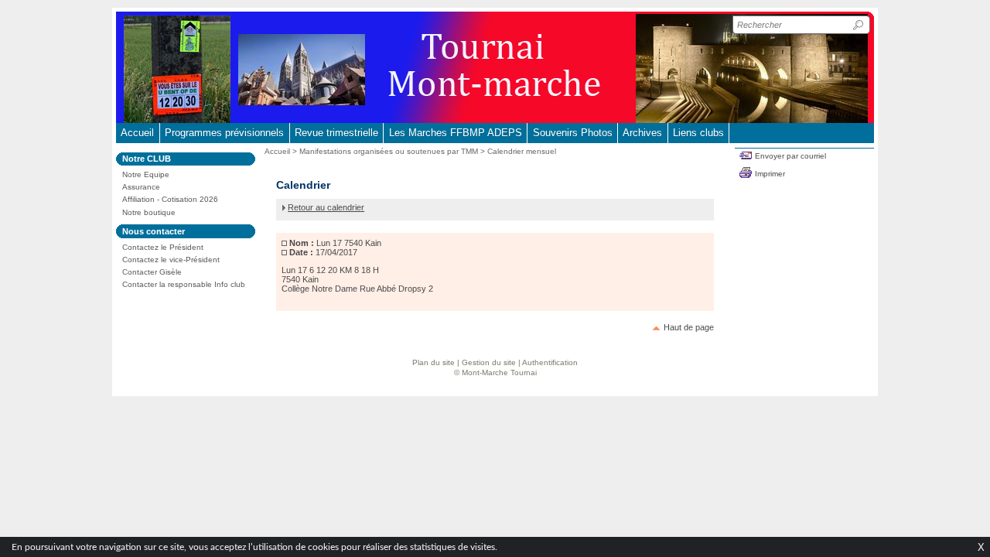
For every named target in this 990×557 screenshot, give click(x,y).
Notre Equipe (145, 174)
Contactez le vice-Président (171, 259)
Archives (642, 132)
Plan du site (433, 362)
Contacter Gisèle (152, 272)
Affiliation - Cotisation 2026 (170, 199)
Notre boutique (149, 212)
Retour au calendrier (326, 207)
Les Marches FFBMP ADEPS (455, 132)
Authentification (550, 362)
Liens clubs (698, 132)
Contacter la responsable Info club (183, 284)
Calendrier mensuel (521, 151)
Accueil (137, 132)
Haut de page (689, 327)
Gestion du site (489, 362)
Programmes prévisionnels (224, 132)
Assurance (141, 187)
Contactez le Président (162, 247)
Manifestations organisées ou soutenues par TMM (388, 151)
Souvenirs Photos (573, 132)
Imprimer (770, 173)
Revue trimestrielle (336, 132)
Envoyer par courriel (790, 156)
